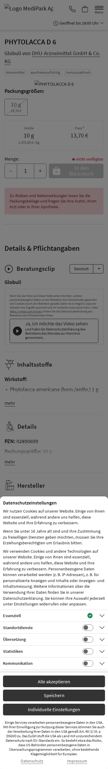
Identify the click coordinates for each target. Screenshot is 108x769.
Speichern (54, 695)
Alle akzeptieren (54, 682)
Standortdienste (18, 627)
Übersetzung (14, 639)
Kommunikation (18, 663)
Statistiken (13, 651)
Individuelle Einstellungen (54, 709)
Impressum (77, 761)
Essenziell (12, 615)
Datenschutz (32, 761)
